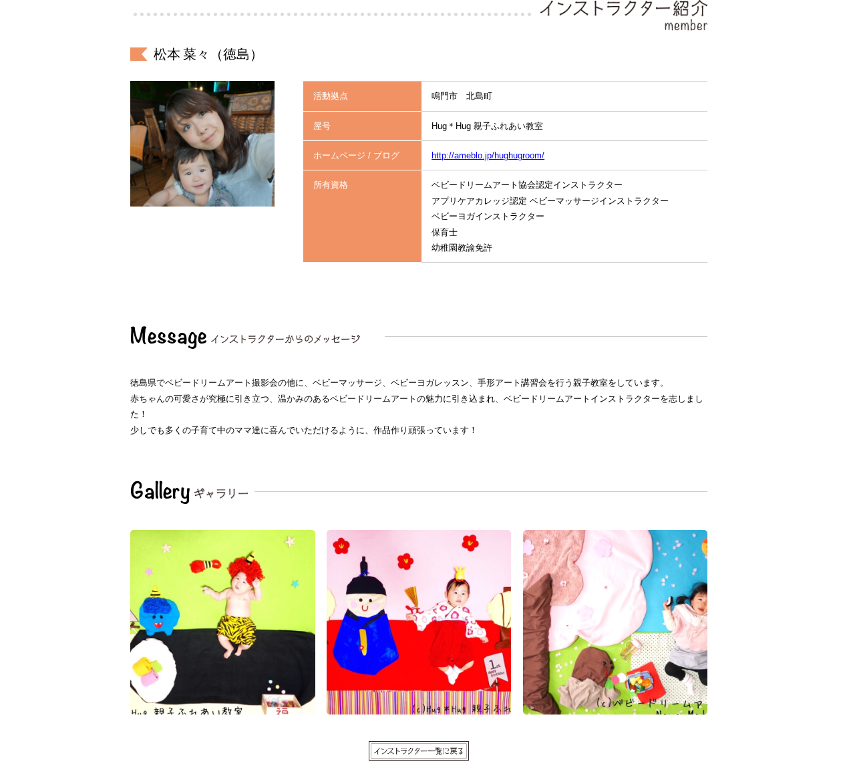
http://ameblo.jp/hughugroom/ (488, 155)
